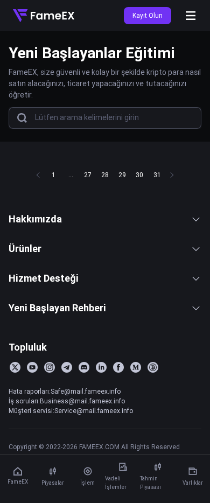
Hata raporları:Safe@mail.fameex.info (65, 391)
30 (139, 175)
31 (156, 175)
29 (122, 175)
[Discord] (84, 367)
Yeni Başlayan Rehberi (57, 308)
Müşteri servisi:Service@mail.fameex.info (71, 411)
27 (88, 175)
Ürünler (25, 248)
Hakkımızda (35, 219)
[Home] (43, 15)
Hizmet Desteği (44, 278)
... (70, 175)
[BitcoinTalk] (152, 367)
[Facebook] (118, 367)
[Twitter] (15, 367)
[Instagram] (49, 367)
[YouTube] (32, 367)
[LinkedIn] (101, 367)
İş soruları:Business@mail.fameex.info (67, 401)
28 (105, 175)
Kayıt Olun (147, 15)
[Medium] (135, 367)
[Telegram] (66, 367)
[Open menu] (190, 15)
